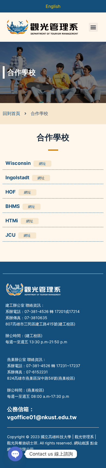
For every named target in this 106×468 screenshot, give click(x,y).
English (53, 6)
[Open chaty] (15, 454)
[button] (93, 27)
